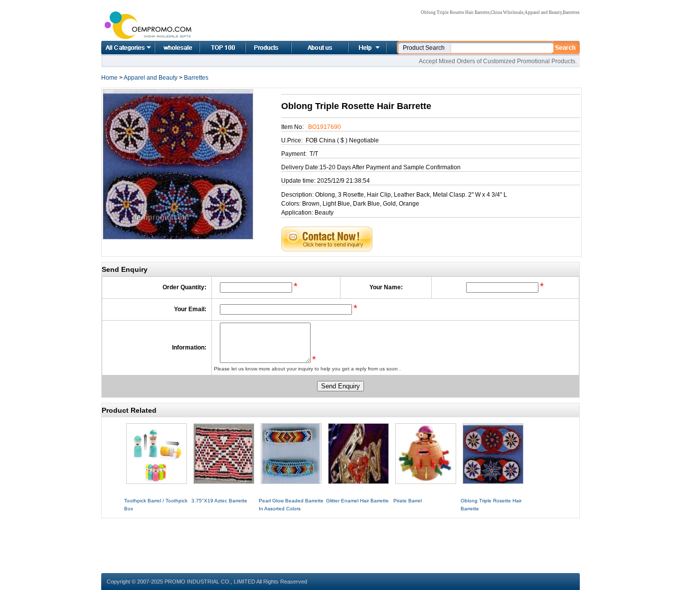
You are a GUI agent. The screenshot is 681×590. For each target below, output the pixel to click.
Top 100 (211, 47)
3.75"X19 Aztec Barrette (219, 500)
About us (308, 47)
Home (166, 47)
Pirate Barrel (407, 500)
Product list (256, 47)
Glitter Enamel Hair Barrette (357, 500)
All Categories (128, 47)
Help (366, 47)
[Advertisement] (340, 540)
